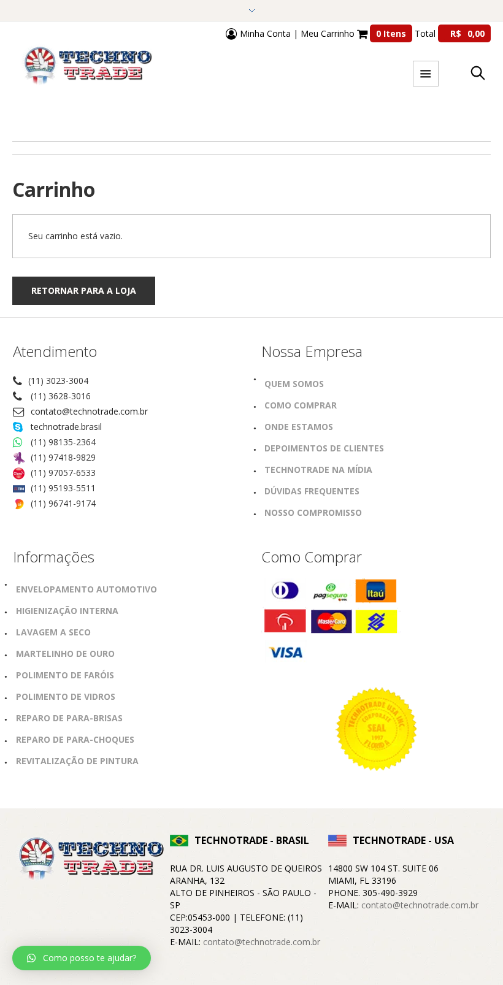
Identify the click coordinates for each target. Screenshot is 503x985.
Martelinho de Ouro (65, 653)
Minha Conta (264, 33)
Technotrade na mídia (318, 469)
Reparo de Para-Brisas (69, 718)
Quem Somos (294, 383)
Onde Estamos (298, 426)
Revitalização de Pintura (77, 761)
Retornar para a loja (83, 290)
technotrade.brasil (66, 426)
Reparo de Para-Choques (75, 739)
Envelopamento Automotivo (86, 589)
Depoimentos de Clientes (324, 448)
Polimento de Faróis (65, 675)
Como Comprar (300, 405)
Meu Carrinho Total (393, 33)
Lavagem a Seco (53, 632)
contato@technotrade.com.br (89, 411)
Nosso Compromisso (313, 512)
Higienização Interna (67, 610)
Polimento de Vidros (65, 696)
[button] (81, 958)
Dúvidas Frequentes (311, 491)
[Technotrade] (89, 860)
